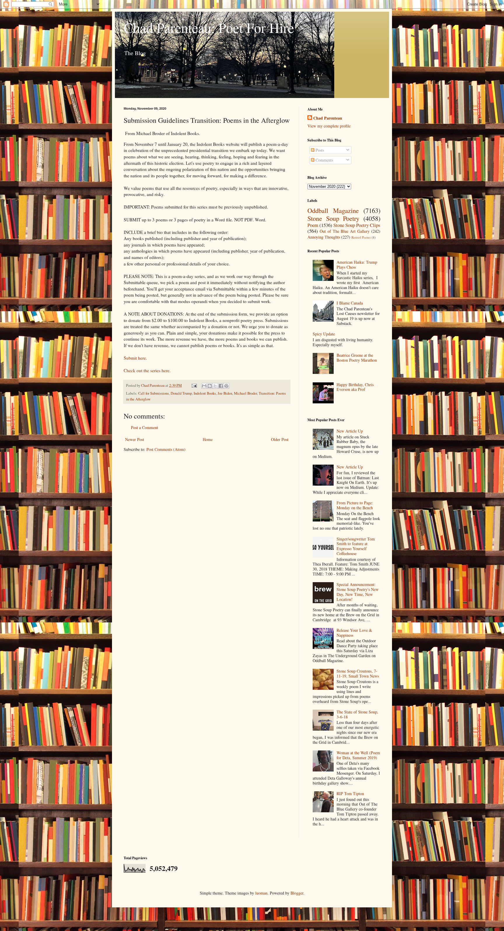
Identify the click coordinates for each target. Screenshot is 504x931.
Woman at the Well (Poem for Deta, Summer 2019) (358, 755)
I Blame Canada (350, 303)
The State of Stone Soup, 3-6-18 (357, 714)
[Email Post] (194, 385)
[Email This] (204, 386)
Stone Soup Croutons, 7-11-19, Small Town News (358, 673)
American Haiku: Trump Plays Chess (357, 264)
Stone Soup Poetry (333, 218)
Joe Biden (225, 393)
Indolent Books (205, 393)
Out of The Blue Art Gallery (345, 231)
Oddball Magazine (333, 210)
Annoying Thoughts (323, 237)
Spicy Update (324, 334)
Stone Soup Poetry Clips (356, 225)
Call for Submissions (153, 393)
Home (208, 439)
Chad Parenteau (327, 118)
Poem (312, 225)
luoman (261, 893)
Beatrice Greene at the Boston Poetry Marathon (357, 357)
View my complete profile (329, 126)
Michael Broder (245, 393)
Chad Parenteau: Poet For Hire (209, 27)
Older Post (279, 439)
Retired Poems (361, 237)
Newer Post (134, 439)
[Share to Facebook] (221, 386)
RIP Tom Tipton (350, 793)
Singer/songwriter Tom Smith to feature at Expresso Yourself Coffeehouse (356, 546)
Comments (323, 160)
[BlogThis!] (210, 386)
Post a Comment (144, 427)
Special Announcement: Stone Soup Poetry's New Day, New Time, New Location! (358, 592)
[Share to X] (215, 386)
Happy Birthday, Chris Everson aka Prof (355, 387)
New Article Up (350, 431)
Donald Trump (181, 393)
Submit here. (135, 358)
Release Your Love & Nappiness (354, 632)
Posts (319, 150)
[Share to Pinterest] (226, 386)
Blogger (296, 893)
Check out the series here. (147, 370)
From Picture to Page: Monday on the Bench (355, 505)
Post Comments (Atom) (166, 449)
